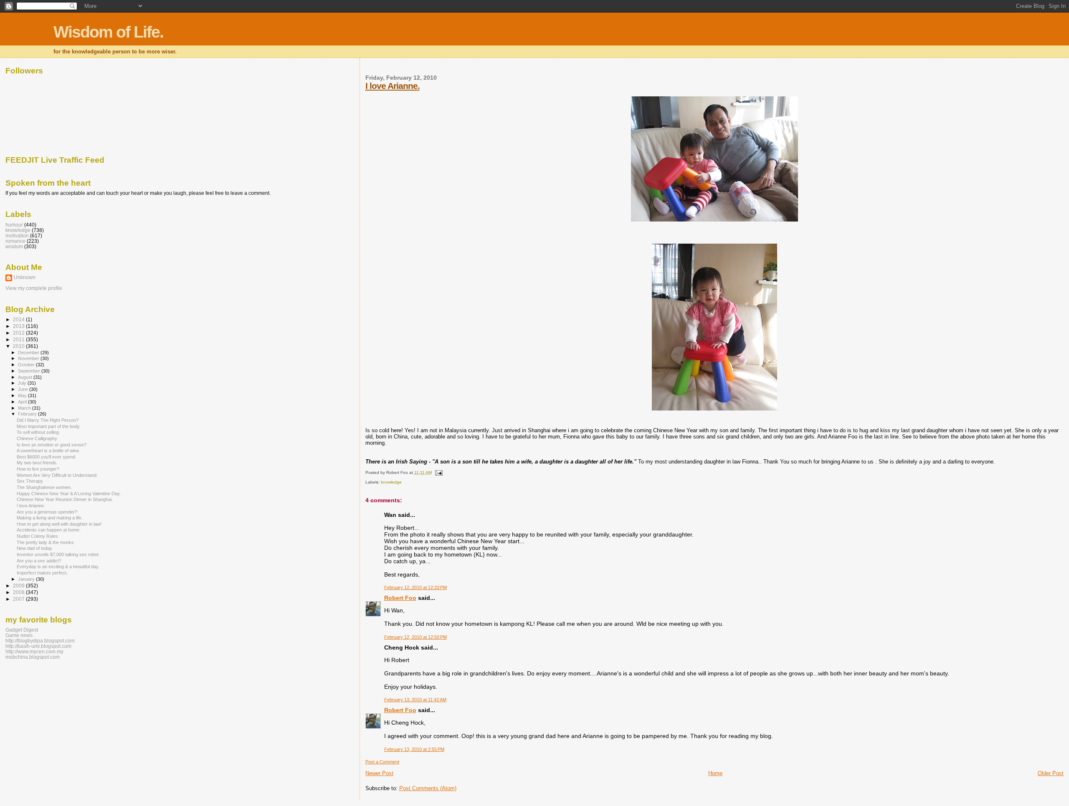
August (25, 377)
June (23, 389)
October (27, 364)
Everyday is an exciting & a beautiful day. (58, 566)
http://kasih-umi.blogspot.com (38, 646)
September (29, 370)
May (23, 395)
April (23, 401)
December (29, 352)
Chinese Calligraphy (37, 438)
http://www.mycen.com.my (34, 651)
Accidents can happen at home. (49, 529)
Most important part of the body (48, 426)
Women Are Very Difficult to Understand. (57, 475)
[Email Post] (438, 472)
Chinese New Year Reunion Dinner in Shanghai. (65, 499)
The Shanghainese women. (44, 487)
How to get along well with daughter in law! (59, 523)
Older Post (1051, 773)
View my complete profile (33, 288)
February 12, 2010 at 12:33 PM (415, 587)
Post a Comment (382, 761)
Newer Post (379, 773)
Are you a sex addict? (39, 560)
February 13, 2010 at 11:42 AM (415, 699)
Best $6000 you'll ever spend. (46, 456)
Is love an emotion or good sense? (51, 444)
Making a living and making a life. (50, 517)
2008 (19, 592)
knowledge (391, 482)
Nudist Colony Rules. (38, 536)
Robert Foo (400, 597)
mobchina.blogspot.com (32, 657)
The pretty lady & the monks (45, 542)
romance (15, 241)
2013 (19, 326)
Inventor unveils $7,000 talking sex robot (58, 554)
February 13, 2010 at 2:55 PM (414, 749)
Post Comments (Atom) (427, 788)
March (25, 408)
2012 (19, 332)
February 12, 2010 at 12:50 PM (415, 637)
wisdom (14, 246)
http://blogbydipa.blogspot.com (40, 640)
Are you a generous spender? (47, 511)
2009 (19, 585)
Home (715, 773)
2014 (19, 319)
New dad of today (34, 548)
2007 (19, 599)
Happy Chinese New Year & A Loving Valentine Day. (69, 493)
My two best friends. (37, 462)
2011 (19, 339)
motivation (17, 235)
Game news (19, 635)
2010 (19, 346)
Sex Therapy (30, 481)
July (23, 382)
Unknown (24, 277)
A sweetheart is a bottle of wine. (48, 450)
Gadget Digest (21, 629)
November (29, 358)
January (27, 579)
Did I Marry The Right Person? (48, 420)
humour (14, 224)
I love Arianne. (392, 86)
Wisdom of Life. (108, 32)
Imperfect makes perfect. (42, 572)
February (28, 413)
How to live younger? (38, 468)
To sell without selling (38, 432)
